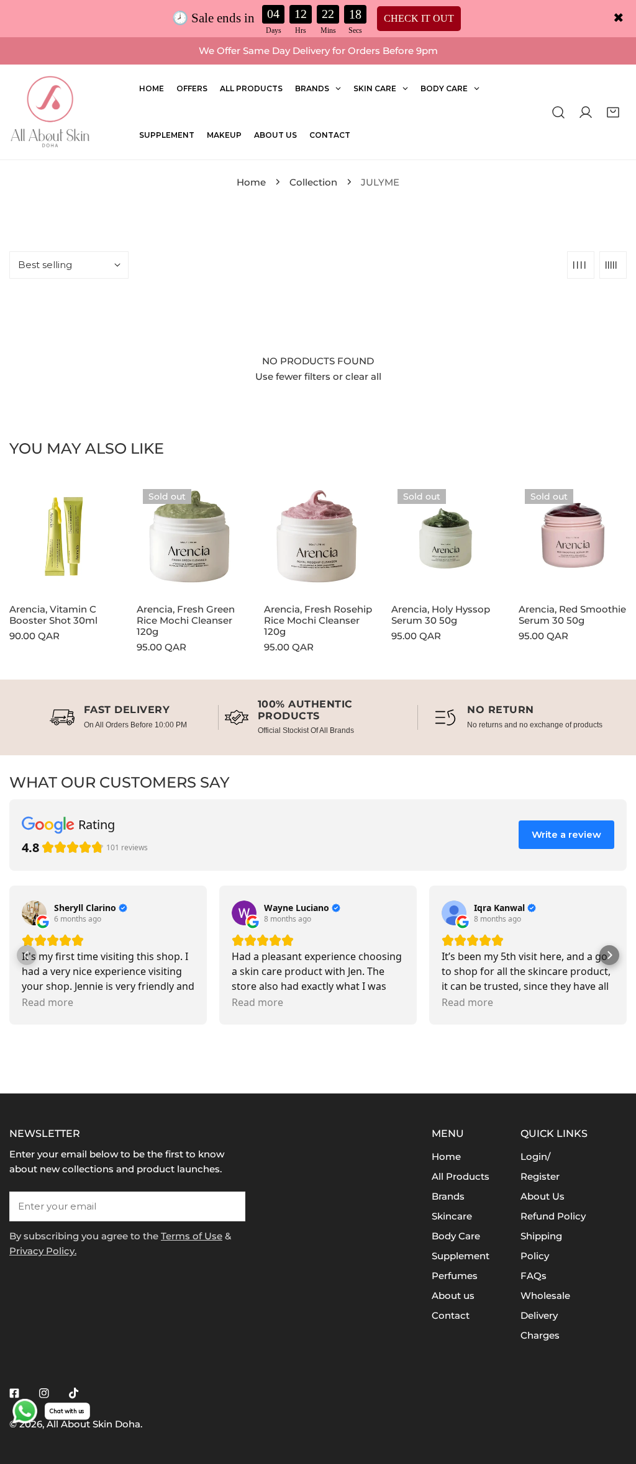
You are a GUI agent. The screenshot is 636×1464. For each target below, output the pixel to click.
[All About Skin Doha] (49, 112)
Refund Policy (553, 1216)
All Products (460, 1176)
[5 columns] (613, 265)
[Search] (558, 111)
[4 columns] (580, 265)
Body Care (456, 1236)
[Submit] (229, 1206)
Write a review (566, 834)
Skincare (452, 1216)
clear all (363, 376)
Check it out (419, 18)
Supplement (460, 1256)
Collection (313, 182)
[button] (613, 111)
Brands (448, 1196)
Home (251, 182)
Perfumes (455, 1276)
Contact (451, 1315)
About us (453, 1295)
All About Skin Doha (93, 1424)
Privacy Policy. (42, 1251)
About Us (542, 1196)
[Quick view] (100, 577)
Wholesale (545, 1295)
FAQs (533, 1276)
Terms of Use (191, 1236)
